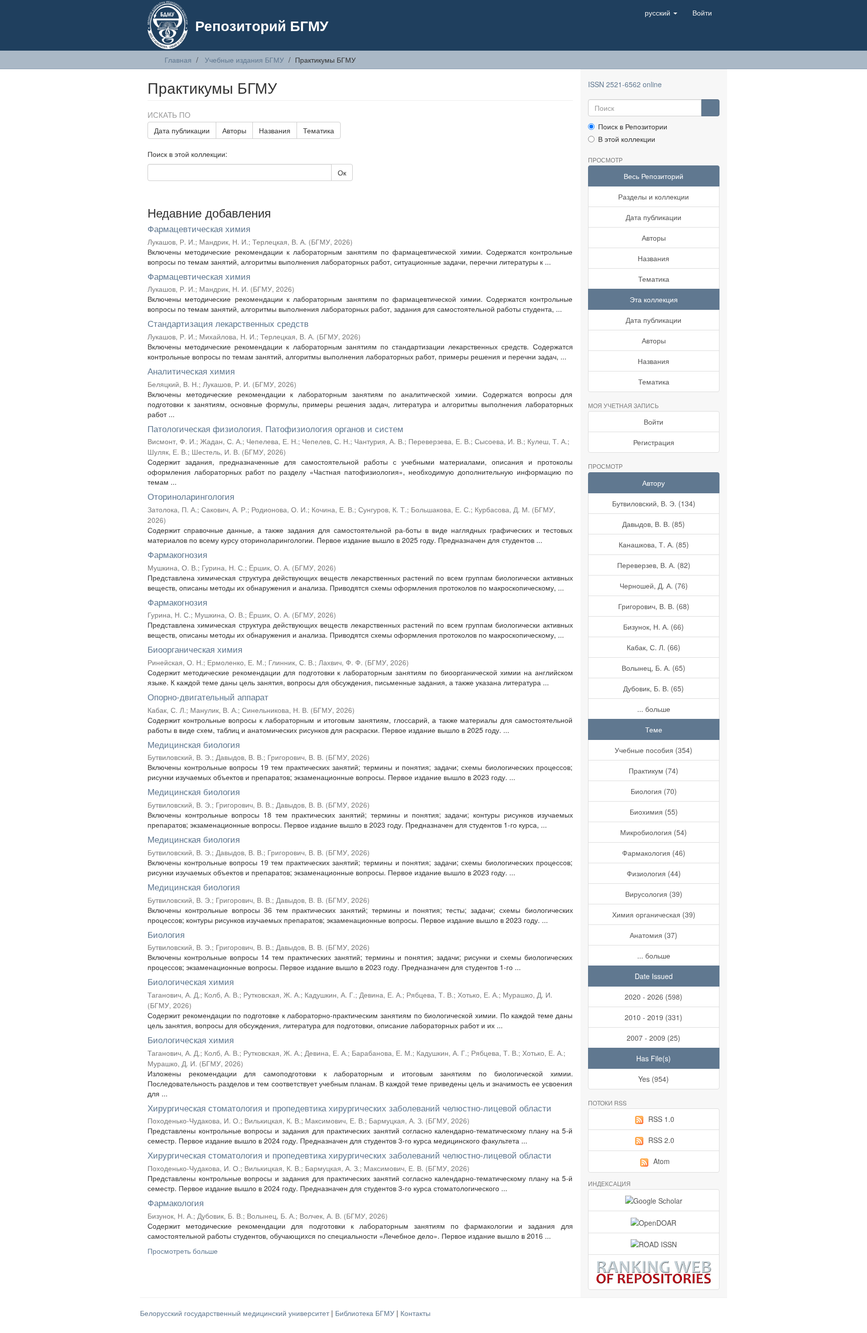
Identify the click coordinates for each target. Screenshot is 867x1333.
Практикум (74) (653, 771)
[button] (661, 12)
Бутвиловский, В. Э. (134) (653, 503)
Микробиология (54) (653, 832)
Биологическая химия (191, 981)
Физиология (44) (654, 873)
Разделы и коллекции (653, 197)
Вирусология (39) (653, 894)
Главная (178, 60)
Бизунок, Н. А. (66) (653, 627)
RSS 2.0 (661, 1140)
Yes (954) (653, 1079)
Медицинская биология (194, 744)
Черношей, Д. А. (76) (654, 586)
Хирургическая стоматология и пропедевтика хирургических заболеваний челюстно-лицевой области (349, 1107)
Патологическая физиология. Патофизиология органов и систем (275, 428)
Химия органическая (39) (653, 914)
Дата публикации (182, 130)
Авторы (234, 130)
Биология (166, 934)
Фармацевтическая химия (199, 228)
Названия (275, 130)
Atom (661, 1161)
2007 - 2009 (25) (653, 1038)
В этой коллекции (626, 139)
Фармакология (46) (653, 853)
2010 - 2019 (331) (653, 1017)
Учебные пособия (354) (653, 750)
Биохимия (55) (654, 812)
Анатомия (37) (653, 935)
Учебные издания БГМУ (244, 60)
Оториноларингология (191, 496)
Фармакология (176, 1202)
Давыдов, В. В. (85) (653, 524)
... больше (653, 709)
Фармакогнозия (177, 554)
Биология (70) (654, 791)
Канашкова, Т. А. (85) (654, 544)
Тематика (318, 130)
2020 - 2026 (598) (653, 997)
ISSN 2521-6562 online (625, 84)
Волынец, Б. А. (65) (653, 668)
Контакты (415, 1313)
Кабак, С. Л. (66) (653, 647)
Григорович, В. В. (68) (653, 606)
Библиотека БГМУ (365, 1313)
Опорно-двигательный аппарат (208, 696)
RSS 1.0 (661, 1119)
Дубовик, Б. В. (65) (653, 688)
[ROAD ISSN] (654, 1244)
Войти (653, 422)
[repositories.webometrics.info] (654, 1272)
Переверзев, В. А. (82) (653, 565)
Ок (342, 172)
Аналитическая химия (191, 370)
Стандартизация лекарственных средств (228, 323)
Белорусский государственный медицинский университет (235, 1313)
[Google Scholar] (654, 1200)
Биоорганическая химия (195, 649)
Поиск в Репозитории (632, 126)
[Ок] (710, 107)
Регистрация (653, 442)
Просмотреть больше (183, 1251)
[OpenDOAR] (654, 1222)
